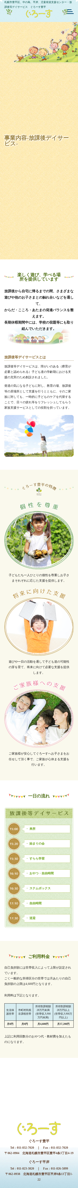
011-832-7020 (25, 1147)
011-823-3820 (25, 1168)
